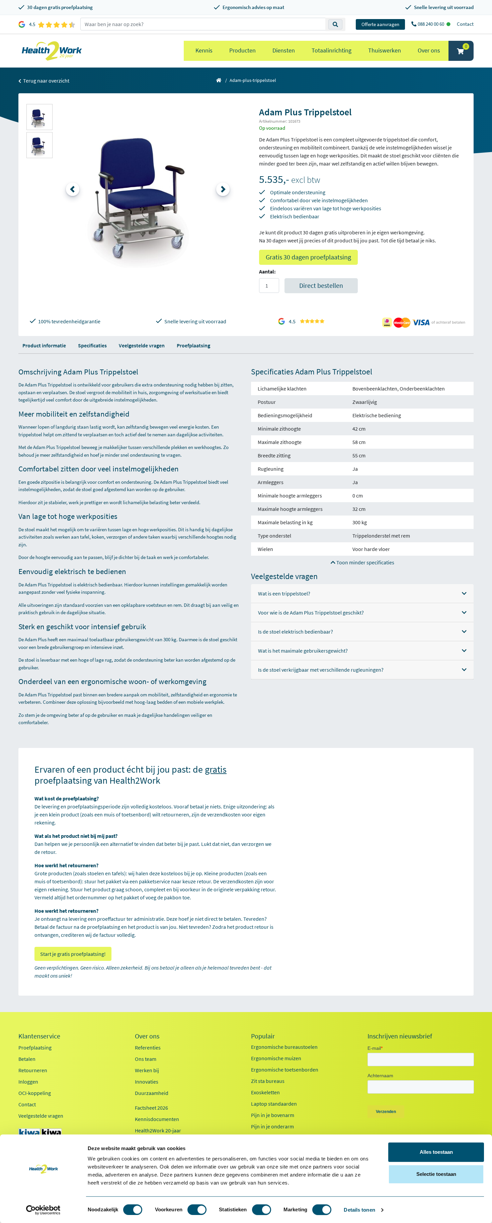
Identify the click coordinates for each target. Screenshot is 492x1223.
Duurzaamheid (151, 1093)
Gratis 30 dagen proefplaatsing (308, 257)
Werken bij (147, 1070)
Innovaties (146, 1081)
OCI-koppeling (34, 1093)
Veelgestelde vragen (142, 345)
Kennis (204, 50)
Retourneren (32, 1070)
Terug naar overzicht (45, 80)
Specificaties (92, 345)
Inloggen (28, 1081)
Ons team (145, 1058)
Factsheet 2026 (151, 1107)
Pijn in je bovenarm (272, 1115)
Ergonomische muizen (276, 1058)
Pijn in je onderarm (272, 1126)
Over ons (429, 50)
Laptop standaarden (274, 1103)
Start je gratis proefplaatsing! (73, 954)
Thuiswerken (384, 50)
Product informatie (44, 345)
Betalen (26, 1058)
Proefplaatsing (193, 345)
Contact (465, 24)
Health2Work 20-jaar (158, 1130)
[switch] (197, 1209)
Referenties (148, 1047)
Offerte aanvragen (380, 24)
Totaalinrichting (331, 50)
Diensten (283, 50)
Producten (242, 50)
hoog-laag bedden (153, 702)
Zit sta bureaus (267, 1081)
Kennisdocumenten (157, 1119)
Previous (72, 189)
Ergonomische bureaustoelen (284, 1046)
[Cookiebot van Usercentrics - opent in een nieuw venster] (43, 1210)
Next (223, 189)
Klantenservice (39, 1036)
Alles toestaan (436, 1152)
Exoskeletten (265, 1092)
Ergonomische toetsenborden (284, 1069)
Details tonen (359, 1210)
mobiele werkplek (205, 702)
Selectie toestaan (436, 1174)
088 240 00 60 (431, 24)
